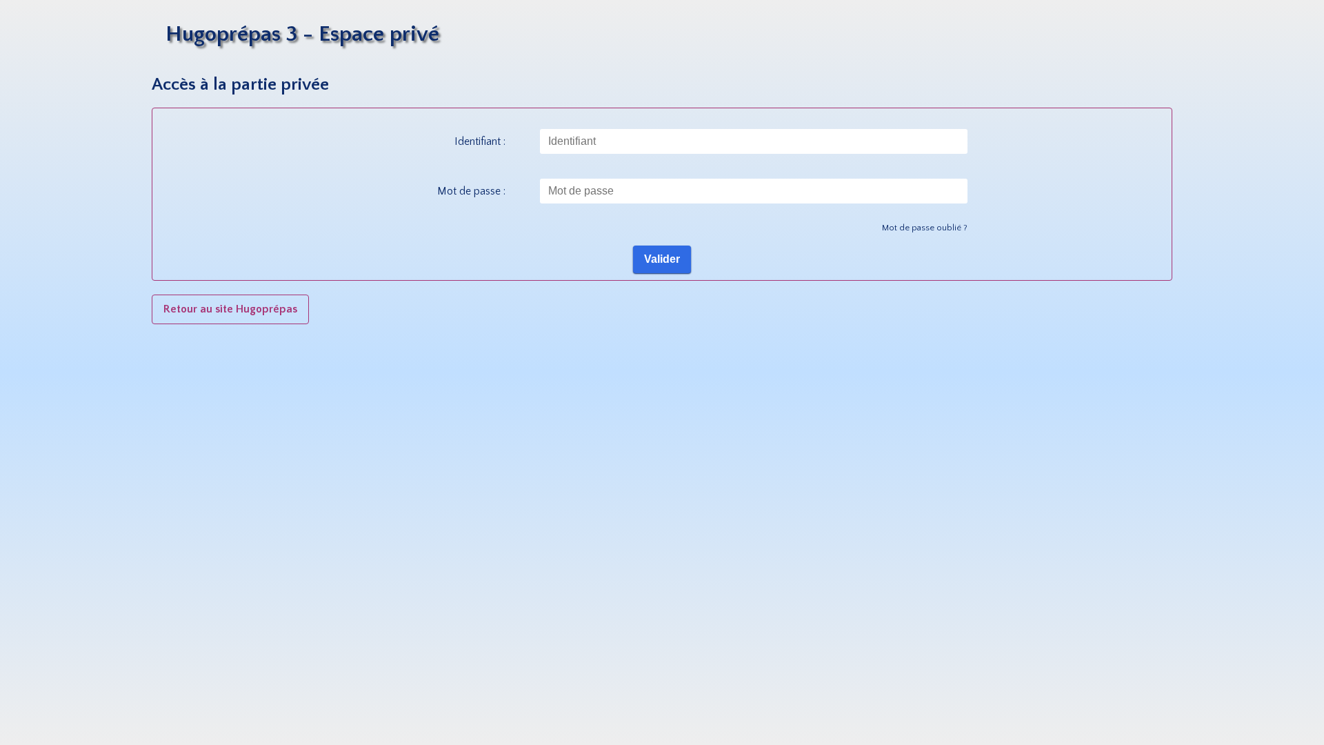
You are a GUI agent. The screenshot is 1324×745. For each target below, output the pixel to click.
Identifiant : (479, 141)
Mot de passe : (471, 191)
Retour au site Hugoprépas (230, 309)
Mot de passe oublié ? (924, 227)
